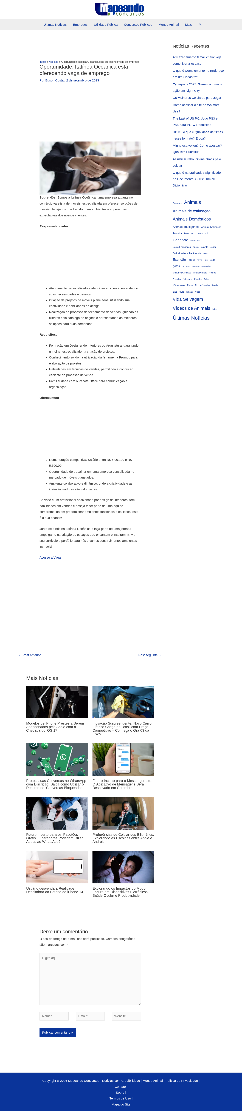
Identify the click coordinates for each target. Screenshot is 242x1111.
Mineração (205, 266)
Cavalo (204, 247)
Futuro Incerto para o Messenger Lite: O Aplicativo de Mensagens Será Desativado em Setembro (122, 784)
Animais (192, 202)
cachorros (195, 240)
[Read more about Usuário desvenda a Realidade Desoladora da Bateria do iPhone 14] (57, 867)
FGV (206, 260)
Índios (214, 309)
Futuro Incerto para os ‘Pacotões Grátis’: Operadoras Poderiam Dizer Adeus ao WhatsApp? (54, 838)
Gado (212, 260)
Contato (120, 1087)
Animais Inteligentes (186, 226)
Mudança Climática (182, 273)
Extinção (179, 259)
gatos (176, 266)
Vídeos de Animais (191, 308)
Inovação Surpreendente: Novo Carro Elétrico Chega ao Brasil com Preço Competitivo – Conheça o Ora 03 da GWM (121, 728)
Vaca (197, 292)
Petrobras (187, 279)
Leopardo (186, 266)
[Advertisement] (90, 115)
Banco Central (197, 233)
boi (206, 233)
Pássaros (179, 285)
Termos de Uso (120, 1098)
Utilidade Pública (106, 24)
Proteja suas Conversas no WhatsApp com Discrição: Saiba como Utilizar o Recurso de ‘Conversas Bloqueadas (56, 784)
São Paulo (178, 291)
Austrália (177, 233)
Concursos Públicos (138, 24)
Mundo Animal (169, 24)
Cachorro (180, 240)
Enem (205, 253)
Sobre (120, 1092)
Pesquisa (177, 279)
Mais (188, 24)
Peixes (212, 273)
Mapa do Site (121, 1104)
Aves (186, 233)
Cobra (213, 247)
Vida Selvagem (188, 299)
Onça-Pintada (200, 272)
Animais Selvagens (211, 227)
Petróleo (198, 279)
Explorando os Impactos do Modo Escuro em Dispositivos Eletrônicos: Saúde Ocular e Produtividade (120, 891)
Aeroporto (177, 203)
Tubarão (189, 292)
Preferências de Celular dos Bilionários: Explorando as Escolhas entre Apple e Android (123, 838)
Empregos (80, 24)
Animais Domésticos (192, 219)
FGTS (199, 260)
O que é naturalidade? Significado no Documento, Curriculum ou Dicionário (197, 179)
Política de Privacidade (181, 1080)
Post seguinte (150, 655)
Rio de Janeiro (202, 285)
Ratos (190, 285)
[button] (200, 24)
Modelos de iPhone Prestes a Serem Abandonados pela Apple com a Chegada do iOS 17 (55, 726)
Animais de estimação (191, 211)
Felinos (191, 260)
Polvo (206, 279)
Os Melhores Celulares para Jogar (197, 98)
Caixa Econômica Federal (186, 247)
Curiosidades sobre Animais (187, 253)
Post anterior (30, 655)
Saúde (214, 285)
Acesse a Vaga (50, 557)
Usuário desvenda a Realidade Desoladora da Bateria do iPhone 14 (54, 890)
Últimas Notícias (55, 24)
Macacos (196, 266)
